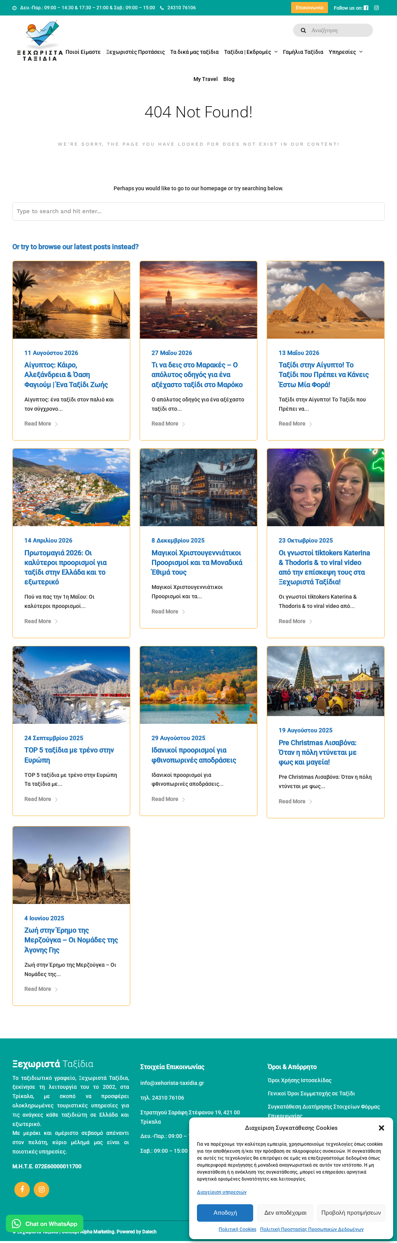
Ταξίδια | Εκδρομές (247, 52)
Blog (229, 79)
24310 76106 (181, 7)
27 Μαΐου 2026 (172, 352)
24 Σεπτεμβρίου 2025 (53, 738)
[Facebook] (22, 1189)
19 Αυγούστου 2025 (306, 730)
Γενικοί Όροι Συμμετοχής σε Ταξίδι (311, 1093)
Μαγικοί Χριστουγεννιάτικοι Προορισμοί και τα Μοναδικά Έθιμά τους (197, 562)
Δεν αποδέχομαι (285, 1212)
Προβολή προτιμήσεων (351, 1212)
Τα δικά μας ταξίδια (194, 52)
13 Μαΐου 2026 (299, 352)
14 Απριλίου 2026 (48, 540)
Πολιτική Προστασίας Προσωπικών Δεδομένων (312, 1229)
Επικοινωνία (309, 7)
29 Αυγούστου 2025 (178, 738)
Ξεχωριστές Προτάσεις (135, 52)
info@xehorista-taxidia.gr (172, 1083)
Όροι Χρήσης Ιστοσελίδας (299, 1080)
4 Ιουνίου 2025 (44, 918)
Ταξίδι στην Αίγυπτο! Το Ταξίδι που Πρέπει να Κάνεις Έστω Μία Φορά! (324, 374)
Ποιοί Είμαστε (83, 52)
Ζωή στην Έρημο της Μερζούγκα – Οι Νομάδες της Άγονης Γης (71, 940)
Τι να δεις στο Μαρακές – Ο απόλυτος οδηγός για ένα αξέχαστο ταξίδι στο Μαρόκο (197, 374)
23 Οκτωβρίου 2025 (306, 540)
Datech (149, 1231)
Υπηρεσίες (342, 52)
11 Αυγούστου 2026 (51, 352)
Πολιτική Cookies (237, 1229)
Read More (37, 423)
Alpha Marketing (97, 1231)
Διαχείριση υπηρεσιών (222, 1192)
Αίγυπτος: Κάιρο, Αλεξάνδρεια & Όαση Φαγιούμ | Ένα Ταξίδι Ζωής (66, 374)
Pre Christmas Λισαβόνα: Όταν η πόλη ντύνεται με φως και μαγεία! (318, 752)
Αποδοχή (225, 1212)
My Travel (205, 79)
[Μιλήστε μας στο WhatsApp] (44, 1225)
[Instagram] (41, 1189)
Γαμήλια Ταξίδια (303, 52)
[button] (381, 1128)
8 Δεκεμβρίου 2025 (178, 540)
